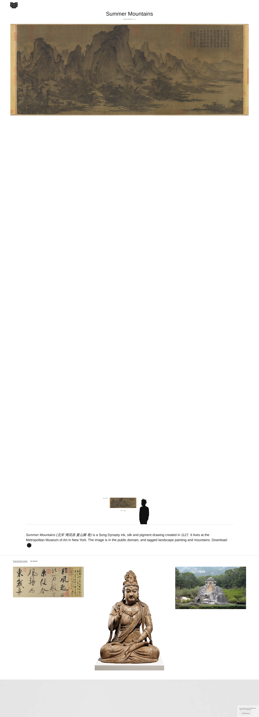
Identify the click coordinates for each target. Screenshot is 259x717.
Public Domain (128, 539)
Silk (129, 534)
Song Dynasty (127, 19)
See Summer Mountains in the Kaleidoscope (29, 545)
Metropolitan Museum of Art (46, 539)
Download (219, 539)
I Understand (245, 713)
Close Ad (249, 433)
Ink (123, 534)
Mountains (202, 539)
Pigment (145, 534)
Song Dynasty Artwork (20, 561)
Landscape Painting (172, 539)
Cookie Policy (248, 709)
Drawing (158, 534)
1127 (184, 534)
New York (79, 539)
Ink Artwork (33, 561)
